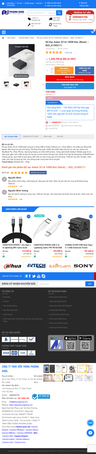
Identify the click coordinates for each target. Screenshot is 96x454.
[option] (21, 59)
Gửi (89, 284)
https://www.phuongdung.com (21, 405)
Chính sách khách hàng (58, 328)
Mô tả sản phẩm (11, 137)
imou (24, 442)
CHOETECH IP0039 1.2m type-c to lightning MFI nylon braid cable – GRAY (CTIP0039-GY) (17, 246)
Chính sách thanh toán (58, 297)
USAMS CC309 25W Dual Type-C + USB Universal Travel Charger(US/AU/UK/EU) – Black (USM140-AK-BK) (79, 246)
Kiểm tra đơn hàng (54, 6)
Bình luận (48, 136)
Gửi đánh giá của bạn (38, 172)
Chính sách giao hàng (57, 301)
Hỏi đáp (60, 136)
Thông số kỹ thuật (30, 136)
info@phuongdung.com (18, 401)
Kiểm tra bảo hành (54, 3)
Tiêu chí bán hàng (10, 306)
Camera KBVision (9, 433)
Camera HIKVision (17, 429)
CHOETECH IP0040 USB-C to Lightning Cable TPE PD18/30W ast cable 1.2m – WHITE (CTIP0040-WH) (48, 246)
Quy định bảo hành (10, 310)
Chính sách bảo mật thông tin (60, 306)
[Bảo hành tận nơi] (29, 24)
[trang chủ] (3, 37)
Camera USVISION (24, 433)
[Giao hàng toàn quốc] (50, 19)
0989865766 (56, 122)
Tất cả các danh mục (37, 13)
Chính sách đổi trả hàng (58, 323)
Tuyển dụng (29, 3)
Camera (5, 439)
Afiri (35, 433)
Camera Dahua (32, 429)
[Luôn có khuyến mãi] (29, 18)
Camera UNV (7, 436)
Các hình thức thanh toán (59, 314)
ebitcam (26, 439)
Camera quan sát (23, 426)
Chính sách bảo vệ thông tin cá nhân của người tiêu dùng (23, 320)
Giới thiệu (10, 3)
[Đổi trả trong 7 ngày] (50, 24)
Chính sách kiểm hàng (57, 319)
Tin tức (19, 3)
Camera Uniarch (21, 436)
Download (11, 5)
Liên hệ (39, 3)
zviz (11, 442)
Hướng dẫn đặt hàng (57, 310)
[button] (64, 70)
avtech (11, 439)
